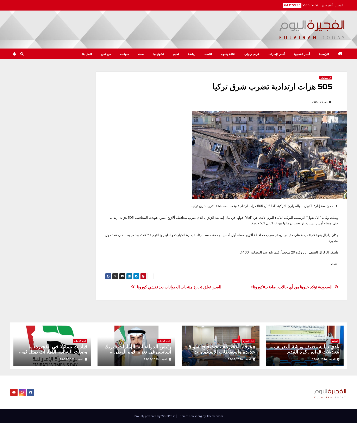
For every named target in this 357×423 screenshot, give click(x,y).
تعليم (176, 54)
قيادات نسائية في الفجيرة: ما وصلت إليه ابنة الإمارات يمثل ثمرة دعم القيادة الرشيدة (52, 352)
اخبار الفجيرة (248, 341)
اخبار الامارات (164, 341)
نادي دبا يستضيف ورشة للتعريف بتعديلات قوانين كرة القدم (306, 349)
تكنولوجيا (158, 54)
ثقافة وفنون (228, 54)
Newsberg (195, 416)
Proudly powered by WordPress (155, 416)
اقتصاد (208, 54)
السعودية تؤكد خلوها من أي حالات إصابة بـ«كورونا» (291, 287)
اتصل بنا (87, 54)
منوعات (124, 54)
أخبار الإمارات (277, 54)
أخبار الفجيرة (302, 54)
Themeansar (215, 416)
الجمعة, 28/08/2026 (324, 359)
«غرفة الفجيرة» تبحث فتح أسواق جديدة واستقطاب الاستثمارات (221, 349)
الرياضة (335, 341)
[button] (22, 54)
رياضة (191, 54)
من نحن (106, 54)
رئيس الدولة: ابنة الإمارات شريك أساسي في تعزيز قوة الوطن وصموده (138, 352)
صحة (141, 54)
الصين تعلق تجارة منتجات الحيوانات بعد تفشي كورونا (179, 287)
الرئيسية (324, 54)
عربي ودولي (251, 54)
